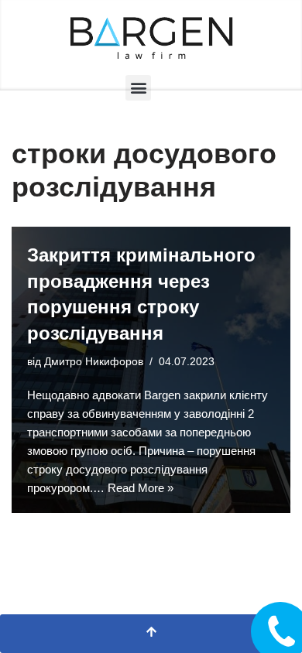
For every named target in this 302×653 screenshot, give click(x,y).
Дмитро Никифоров (93, 362)
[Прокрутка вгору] (151, 633)
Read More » (140, 487)
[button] (138, 88)
